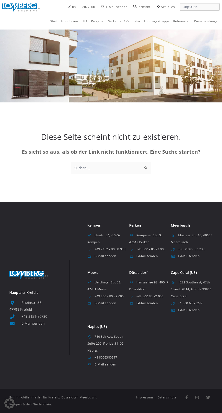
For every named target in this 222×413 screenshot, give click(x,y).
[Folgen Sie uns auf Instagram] (197, 397)
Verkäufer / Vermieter (124, 21)
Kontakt (144, 7)
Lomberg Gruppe (157, 21)
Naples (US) (97, 326)
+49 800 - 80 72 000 (150, 249)
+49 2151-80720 (34, 316)
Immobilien (69, 21)
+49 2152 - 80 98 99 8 (110, 249)
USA (85, 21)
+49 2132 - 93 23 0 (192, 249)
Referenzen (182, 21)
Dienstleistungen (207, 21)
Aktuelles (167, 7)
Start (53, 21)
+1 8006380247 (106, 357)
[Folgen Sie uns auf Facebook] (186, 397)
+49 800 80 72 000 (149, 296)
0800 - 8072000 (83, 7)
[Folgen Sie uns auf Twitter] (208, 397)
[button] (9, 403)
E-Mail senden (116, 7)
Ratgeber (98, 21)
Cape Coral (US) (184, 272)
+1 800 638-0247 (190, 303)
